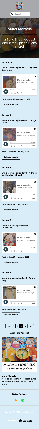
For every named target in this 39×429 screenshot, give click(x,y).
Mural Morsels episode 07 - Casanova (15, 226)
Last (30, 326)
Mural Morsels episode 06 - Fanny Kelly (18, 279)
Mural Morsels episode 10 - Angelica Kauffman (19, 68)
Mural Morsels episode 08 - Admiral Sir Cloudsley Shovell (19, 174)
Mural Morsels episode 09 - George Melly (19, 121)
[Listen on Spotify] (23, 400)
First (9, 326)
